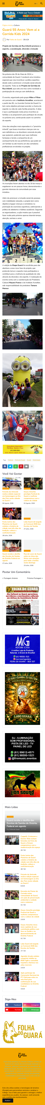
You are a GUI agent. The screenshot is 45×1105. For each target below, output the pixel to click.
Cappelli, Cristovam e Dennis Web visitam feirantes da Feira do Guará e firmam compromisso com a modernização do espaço (30, 842)
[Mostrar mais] (31, 466)
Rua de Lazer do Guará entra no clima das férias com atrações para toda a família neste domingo (33, 558)
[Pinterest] (21, 466)
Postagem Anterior (11, 578)
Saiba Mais (31, 1097)
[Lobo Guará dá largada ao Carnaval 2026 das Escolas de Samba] (12, 947)
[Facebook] (4, 466)
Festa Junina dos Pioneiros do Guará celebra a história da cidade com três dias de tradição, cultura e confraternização (11, 527)
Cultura (16, 25)
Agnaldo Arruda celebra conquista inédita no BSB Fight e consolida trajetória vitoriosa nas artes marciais (30, 960)
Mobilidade (36, 460)
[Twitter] (10, 466)
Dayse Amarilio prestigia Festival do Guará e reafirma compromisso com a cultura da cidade (32, 496)
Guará (29, 460)
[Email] (26, 466)
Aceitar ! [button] (8, 1100)
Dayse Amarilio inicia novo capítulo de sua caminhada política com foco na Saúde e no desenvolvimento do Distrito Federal (30, 930)
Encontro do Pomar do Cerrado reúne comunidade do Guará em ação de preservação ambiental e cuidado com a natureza (30, 896)
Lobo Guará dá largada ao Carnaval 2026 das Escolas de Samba (33, 524)
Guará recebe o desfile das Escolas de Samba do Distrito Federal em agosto (11, 557)
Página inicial (7, 25)
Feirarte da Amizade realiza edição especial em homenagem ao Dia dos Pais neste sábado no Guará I (11, 496)
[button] (3, 4)
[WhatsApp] (15, 466)
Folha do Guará (20, 460)
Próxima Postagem (34, 578)
